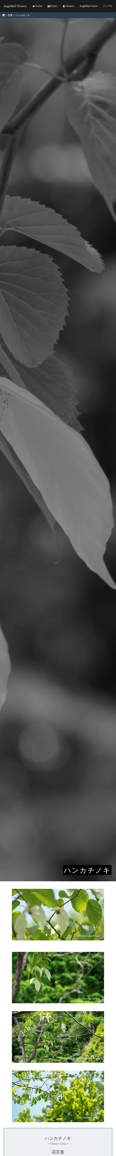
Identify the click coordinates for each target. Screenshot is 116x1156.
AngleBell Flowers (15, 6)
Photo (54, 6)
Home (38, 6)
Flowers (69, 6)
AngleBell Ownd (88, 6)
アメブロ (107, 6)
